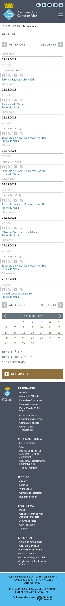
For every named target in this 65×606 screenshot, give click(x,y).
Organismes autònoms (30, 549)
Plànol (22, 509)
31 (41, 343)
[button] (60, 16)
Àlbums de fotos (27, 520)
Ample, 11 (26, 576)
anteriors (13, 44)
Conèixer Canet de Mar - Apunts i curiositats (31, 515)
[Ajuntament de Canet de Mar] (20, 18)
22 (23, 337)
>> (60, 316)
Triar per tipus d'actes (17, 356)
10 (41, 327)
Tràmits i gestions (28, 467)
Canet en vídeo (27, 524)
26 (58, 337)
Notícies (23, 484)
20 (6, 337)
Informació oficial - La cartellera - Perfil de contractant (30, 453)
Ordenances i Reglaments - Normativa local (33, 462)
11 (50, 327)
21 (15, 337)
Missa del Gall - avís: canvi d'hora (20, 232)
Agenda (23, 480)
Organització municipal (30, 400)
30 (32, 343)
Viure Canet (25, 488)
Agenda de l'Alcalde (29, 396)
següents (48, 44)
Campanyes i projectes (30, 492)
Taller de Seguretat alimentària (18, 79)
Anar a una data (13, 361)
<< (4, 316)
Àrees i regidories (28, 414)
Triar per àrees (12, 351)
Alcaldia (23, 392)
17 (41, 332)
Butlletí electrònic (28, 496)
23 (32, 337)
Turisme (23, 528)
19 (58, 332)
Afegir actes (21, 374)
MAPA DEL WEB (25, 592)
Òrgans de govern (28, 404)
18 (50, 332)
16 (32, 332)
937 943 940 (23, 579)
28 (15, 343)
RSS (11, 589)
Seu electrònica (27, 442)
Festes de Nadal (10, 107)
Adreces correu (32, 582)
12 (58, 327)
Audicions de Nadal (12, 104)
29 (23, 343)
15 (23, 332)
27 (6, 343)
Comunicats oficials (29, 422)
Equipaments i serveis (30, 418)
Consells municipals (29, 545)
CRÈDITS (52, 589)
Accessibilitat (37, 589)
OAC (21, 446)
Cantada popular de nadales (17, 293)
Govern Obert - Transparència (27, 428)
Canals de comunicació (30, 541)
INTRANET (42, 592)
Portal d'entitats (27, 553)
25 (50, 337)
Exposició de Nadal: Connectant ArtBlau (24, 137)
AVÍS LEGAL (21, 589)
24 (41, 337)
